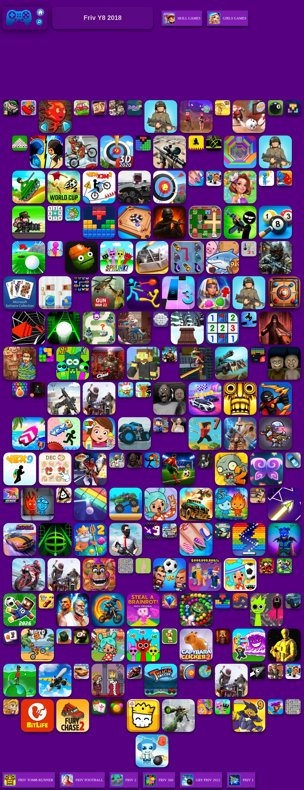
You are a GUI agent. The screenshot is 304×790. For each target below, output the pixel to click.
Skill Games (188, 18)
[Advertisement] (152, 66)
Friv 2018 (12, 30)
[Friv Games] (40, 15)
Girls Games (234, 18)
